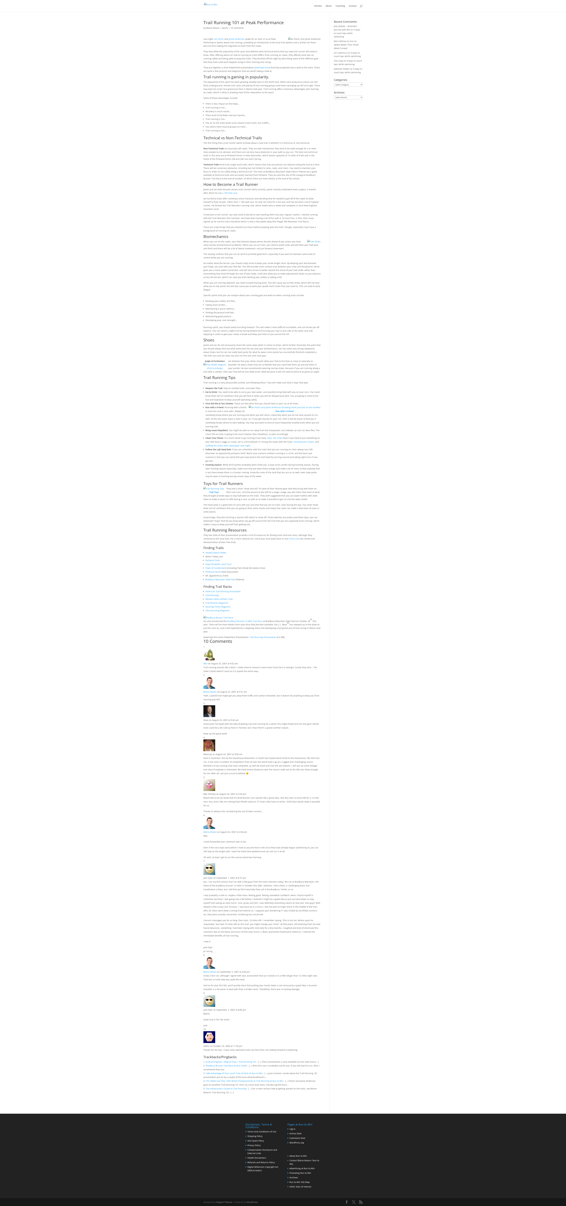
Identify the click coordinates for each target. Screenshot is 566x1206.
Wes (205, 663)
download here (262, 67)
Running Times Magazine (218, 606)
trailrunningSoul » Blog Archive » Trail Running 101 (231, 1061)
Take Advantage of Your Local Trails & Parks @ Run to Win (234, 1073)
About (329, 6)
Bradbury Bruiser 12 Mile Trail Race (245, 621)
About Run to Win (298, 1155)
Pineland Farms (213, 571)
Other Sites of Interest (300, 1186)
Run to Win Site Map (299, 1182)
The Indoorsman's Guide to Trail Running (226, 1088)
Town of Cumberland (215, 568)
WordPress (252, 1202)
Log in (292, 1129)
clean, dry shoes (275, 438)
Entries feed (295, 1133)
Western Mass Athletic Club (219, 599)
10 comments (237, 28)
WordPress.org (296, 1142)
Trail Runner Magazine (216, 602)
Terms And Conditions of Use (261, 1131)
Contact (353, 6)
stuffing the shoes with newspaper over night (227, 445)
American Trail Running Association (223, 591)
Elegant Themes (224, 1202)
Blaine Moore (212, 28)
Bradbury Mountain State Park (220, 579)
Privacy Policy (254, 1145)
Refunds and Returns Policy (261, 1162)
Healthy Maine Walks (215, 552)
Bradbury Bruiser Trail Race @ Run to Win (226, 1065)
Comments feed (297, 1138)
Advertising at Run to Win (302, 1168)
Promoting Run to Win (300, 1173)
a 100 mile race (229, 193)
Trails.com (294, 538)
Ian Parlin (219, 39)
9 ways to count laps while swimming (347, 33)
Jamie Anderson (236, 39)
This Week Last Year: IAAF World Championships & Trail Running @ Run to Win (244, 1081)
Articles (318, 6)
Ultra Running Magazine (217, 610)
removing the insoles (303, 441)
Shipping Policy (255, 1136)
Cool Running (212, 595)
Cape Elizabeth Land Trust (218, 564)
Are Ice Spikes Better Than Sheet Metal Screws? (346, 45)
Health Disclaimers (256, 1157)
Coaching (340, 6)
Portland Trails (212, 560)
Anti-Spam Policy (255, 1140)
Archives (293, 1177)
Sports (225, 28)
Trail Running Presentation (263, 637)
